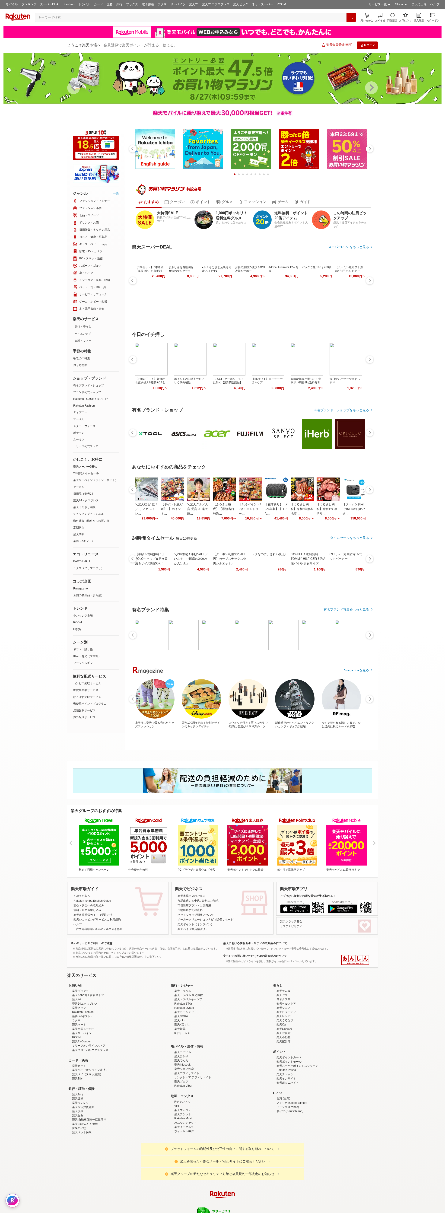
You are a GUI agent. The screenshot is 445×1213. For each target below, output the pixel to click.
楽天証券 (77, 1139)
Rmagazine (80, 588)
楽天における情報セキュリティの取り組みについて (255, 943)
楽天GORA (181, 1056)
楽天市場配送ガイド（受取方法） (94, 915)
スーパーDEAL (50, 4)
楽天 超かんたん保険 (85, 1164)
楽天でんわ (181, 1101)
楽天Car (282, 1065)
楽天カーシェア (184, 1052)
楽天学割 (78, 534)
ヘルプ (434, 4)
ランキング (28, 4)
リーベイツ (177, 4)
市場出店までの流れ (190, 910)
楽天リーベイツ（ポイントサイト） (95, 480)
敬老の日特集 (81, 358)
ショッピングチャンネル (88, 514)
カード (98, 4)
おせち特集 (80, 365)
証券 (110, 4)
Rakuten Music (183, 1159)
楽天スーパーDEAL (85, 466)
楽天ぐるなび (285, 1061)
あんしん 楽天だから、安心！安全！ (355, 960)
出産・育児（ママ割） (87, 656)
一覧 (116, 193)
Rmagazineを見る (356, 670)
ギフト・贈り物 (83, 649)
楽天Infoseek (182, 1105)
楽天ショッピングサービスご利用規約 (97, 919)
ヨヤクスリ (283, 1039)
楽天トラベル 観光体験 (188, 1035)
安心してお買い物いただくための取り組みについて (255, 956)
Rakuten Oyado (184, 1048)
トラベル (84, 4)
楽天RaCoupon (82, 1082)
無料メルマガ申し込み (87, 910)
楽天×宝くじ (182, 1065)
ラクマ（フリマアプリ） (88, 568)
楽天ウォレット (82, 1143)
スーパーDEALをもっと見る (348, 247)
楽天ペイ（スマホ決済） (87, 1115)
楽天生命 (77, 1156)
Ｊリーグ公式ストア (85, 446)
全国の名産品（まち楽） (88, 595)
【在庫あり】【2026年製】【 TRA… (276, 509)
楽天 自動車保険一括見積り (89, 1160)
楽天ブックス (80, 1031)
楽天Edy (77, 1119)
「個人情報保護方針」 (131, 956)
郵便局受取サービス (85, 690)
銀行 (119, 4)
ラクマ (162, 4)
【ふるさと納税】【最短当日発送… (223, 509)
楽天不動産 (283, 1077)
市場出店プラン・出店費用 (194, 905)
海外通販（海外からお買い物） (92, 520)
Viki (176, 1146)
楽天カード (79, 1106)
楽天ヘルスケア (286, 1044)
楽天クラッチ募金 (291, 921)
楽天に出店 (419, 4)
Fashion (69, 4)
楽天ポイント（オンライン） (196, 924)
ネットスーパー (262, 4)
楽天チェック (285, 1115)
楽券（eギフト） (83, 541)
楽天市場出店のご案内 (191, 896)
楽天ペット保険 (82, 1173)
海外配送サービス (84, 717)
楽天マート (79, 1065)
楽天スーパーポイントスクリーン (297, 1106)
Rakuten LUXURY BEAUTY (90, 399)
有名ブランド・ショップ (88, 385)
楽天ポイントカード (289, 1098)
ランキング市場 (83, 615)
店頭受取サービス (84, 710)
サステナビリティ (291, 926)
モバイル (12, 4)
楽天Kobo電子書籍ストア (88, 1035)
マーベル (78, 419)
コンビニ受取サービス (87, 683)
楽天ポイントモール (289, 1102)
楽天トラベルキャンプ (188, 1039)
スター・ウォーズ (84, 426)
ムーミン (78, 439)
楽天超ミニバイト (288, 1123)
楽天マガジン (182, 1150)
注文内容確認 (84, 929)
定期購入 (78, 527)
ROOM (281, 4)
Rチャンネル (182, 1142)
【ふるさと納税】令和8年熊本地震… (302, 509)
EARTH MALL (82, 561)
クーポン (78, 487)
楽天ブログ (181, 1122)
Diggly (77, 629)
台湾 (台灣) (283, 1139)
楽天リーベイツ (82, 1073)
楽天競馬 (179, 1069)
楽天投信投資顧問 (83, 1147)
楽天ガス (282, 1035)
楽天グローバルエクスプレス (90, 1090)
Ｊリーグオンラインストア (88, 1086)
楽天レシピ (283, 1056)
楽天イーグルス (184, 1167)
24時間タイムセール (86, 473)
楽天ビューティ (286, 1052)
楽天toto (179, 1061)
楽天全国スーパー (83, 1069)
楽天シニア (283, 1048)
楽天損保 (77, 1151)
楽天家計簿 (283, 1082)
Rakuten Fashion (84, 405)
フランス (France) (288, 1147)
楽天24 (193, 4)
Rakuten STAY (183, 1044)
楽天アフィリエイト (186, 1113)
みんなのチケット (185, 1163)
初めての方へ (81, 896)
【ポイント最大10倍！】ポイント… (172, 509)
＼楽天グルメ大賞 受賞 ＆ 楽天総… (197, 509)
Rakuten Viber (183, 1126)
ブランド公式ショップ (87, 392)
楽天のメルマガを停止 (109, 929)
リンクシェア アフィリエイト (192, 1118)
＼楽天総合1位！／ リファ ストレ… (146, 509)
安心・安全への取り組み (88, 905)
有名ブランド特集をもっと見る (346, 609)
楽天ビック (240, 4)
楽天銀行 (77, 1135)
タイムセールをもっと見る (349, 538)
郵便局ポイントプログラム (90, 703)
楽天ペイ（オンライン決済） (90, 1110)
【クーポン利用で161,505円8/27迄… (354, 509)
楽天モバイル (182, 1092)
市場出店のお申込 (189, 900)
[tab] (149, 202)
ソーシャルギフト (84, 663)
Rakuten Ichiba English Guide (92, 900)
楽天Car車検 (284, 1069)
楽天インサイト (286, 1119)
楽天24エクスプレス (215, 4)
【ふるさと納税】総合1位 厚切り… (327, 509)
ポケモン (78, 432)
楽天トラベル (182, 1031)
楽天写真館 (283, 1073)
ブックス (132, 4)
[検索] (351, 17)
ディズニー (80, 412)
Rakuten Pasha (286, 1110)
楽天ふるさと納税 (84, 507)
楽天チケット (182, 1154)
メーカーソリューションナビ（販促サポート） (207, 919)
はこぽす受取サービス (87, 697)
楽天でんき (283, 1031)
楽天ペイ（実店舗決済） (193, 929)
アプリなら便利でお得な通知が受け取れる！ (308, 896)
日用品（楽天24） (84, 493)
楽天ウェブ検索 (184, 1109)
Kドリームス (182, 1073)
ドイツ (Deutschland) (290, 1151)
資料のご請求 (210, 900)
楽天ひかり (181, 1096)
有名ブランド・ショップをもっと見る (341, 410)
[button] (380, 17)
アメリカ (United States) (292, 1143)
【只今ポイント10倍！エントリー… (250, 509)
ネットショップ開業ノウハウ (196, 915)
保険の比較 (79, 1168)
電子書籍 (148, 4)
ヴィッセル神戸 (184, 1171)
